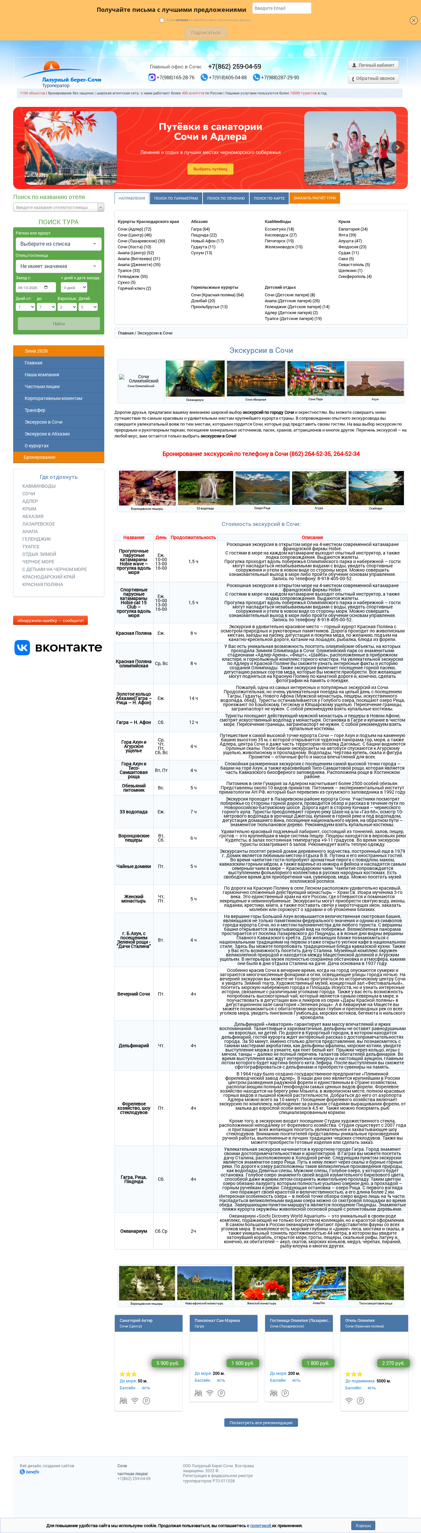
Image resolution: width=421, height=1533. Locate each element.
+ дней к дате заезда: (74, 277)
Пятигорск (275, 241)
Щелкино (348, 270)
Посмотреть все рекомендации (261, 1422)
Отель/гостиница (32, 255)
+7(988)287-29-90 (280, 77)
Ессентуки (276, 229)
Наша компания (41, 374)
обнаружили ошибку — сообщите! (50, 620)
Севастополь (351, 264)
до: (39, 298)
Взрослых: (67, 298)
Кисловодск (277, 235)
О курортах (36, 445)
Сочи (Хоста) (131, 247)
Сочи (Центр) (131, 235)
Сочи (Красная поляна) (213, 295)
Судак (345, 253)
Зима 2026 (35, 351)
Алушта (346, 241)
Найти (59, 323)
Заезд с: (23, 277)
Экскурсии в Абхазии (46, 434)
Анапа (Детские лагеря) (288, 301)
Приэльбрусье (205, 306)
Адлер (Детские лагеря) (289, 312)
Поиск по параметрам (176, 198)
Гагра (197, 229)
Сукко (124, 282)
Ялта (343, 235)
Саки (343, 258)
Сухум (198, 253)
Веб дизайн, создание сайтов (47, 1465)
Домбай (199, 301)
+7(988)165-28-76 (175, 77)
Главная (32, 362)
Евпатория (349, 229)
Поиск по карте (269, 198)
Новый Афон (203, 241)
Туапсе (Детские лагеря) (289, 318)
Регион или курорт (33, 232)
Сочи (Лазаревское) (138, 241)
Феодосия (348, 247)
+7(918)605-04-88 (228, 77)
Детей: (85, 298)
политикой (261, 1525)
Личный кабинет (376, 65)
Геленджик (129, 276)
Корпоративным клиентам (52, 398)
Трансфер (34, 410)
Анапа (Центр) (132, 253)
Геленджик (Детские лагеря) (293, 306)
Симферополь (352, 276)
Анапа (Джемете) (135, 264)
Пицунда (200, 235)
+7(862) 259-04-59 (234, 66)
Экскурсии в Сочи (42, 422)
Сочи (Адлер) (131, 229)
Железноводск (280, 247)
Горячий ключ (132, 288)
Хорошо (363, 1525)
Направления (132, 198)
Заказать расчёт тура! (314, 197)
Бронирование (39, 457)
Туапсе (125, 270)
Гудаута (199, 247)
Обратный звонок (375, 78)
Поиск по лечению (226, 198)
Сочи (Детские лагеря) (287, 295)
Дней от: (24, 298)
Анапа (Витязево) (135, 258)
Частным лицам (41, 386)
